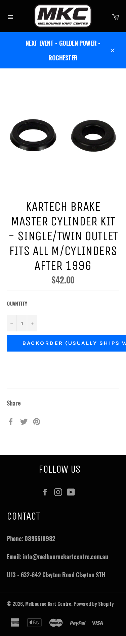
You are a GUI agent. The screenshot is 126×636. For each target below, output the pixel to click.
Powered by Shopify (94, 603)
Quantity (17, 303)
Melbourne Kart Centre (48, 603)
